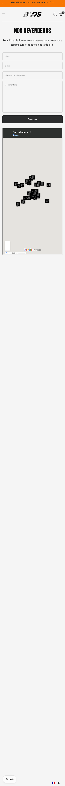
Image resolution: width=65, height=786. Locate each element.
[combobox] (56, 783)
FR (58, 782)
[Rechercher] (55, 14)
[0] (60, 14)
